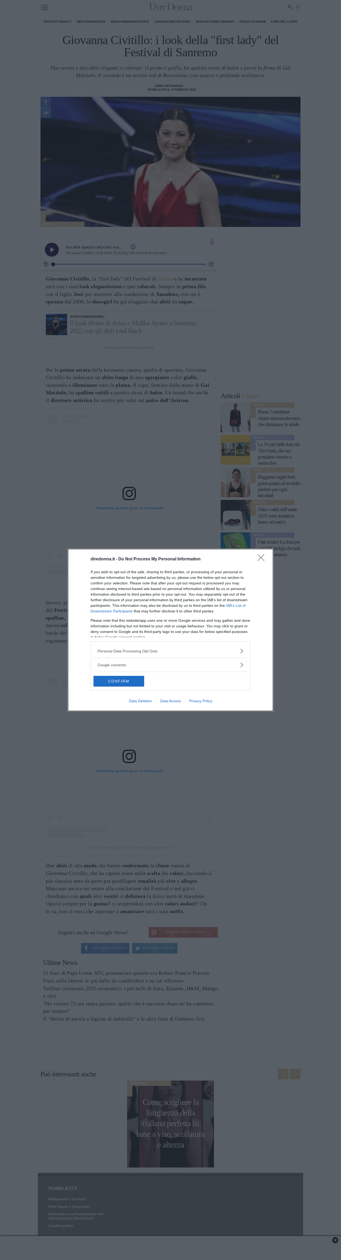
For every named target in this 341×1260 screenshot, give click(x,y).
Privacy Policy (200, 701)
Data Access (170, 701)
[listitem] (170, 651)
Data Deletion (140, 701)
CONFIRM (118, 681)
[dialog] (170, 630)
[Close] (263, 559)
